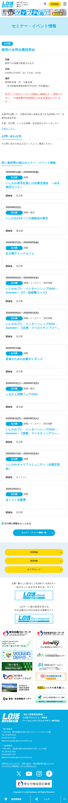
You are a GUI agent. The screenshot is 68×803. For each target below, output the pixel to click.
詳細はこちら (8, 128)
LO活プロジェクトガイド (11, 763)
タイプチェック (34, 569)
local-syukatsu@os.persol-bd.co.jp (18, 741)
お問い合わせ (26, 763)
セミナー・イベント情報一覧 (34, 532)
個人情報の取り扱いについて (43, 763)
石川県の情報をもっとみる (17, 523)
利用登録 (55, 4)
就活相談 (34, 561)
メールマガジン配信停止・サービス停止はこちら (19, 766)
